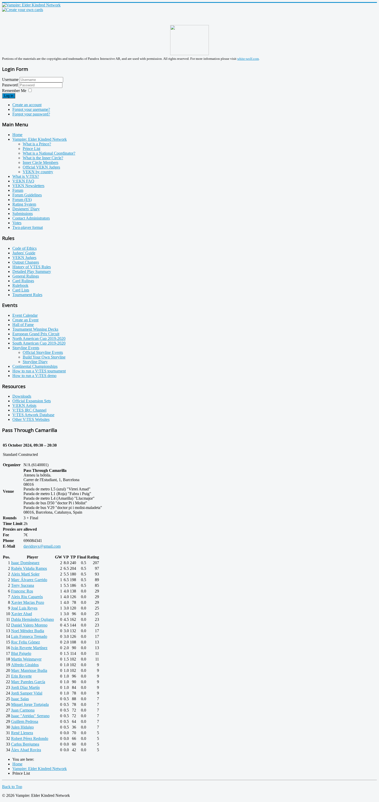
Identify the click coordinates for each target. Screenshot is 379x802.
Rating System (24, 204)
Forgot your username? (31, 109)
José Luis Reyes (24, 608)
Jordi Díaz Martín (25, 687)
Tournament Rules (27, 295)
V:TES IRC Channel (29, 410)
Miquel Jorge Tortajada (30, 704)
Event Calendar (25, 315)
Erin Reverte (21, 676)
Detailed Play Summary (31, 271)
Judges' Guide (23, 253)
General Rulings (25, 276)
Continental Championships (34, 366)
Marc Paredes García (28, 682)
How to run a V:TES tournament (39, 371)
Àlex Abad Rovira (26, 750)
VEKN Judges (24, 257)
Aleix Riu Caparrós (27, 597)
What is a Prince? (37, 144)
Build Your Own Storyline (44, 357)
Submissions (22, 213)
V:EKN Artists (24, 405)
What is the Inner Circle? (43, 158)
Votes (16, 223)
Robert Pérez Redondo (29, 738)
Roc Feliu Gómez (25, 642)
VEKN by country (38, 172)
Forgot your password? (31, 114)
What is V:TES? (25, 176)
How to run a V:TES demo (34, 375)
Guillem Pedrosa (24, 721)
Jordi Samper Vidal (26, 693)
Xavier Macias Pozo (27, 602)
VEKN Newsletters (28, 185)
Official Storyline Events (43, 352)
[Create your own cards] (22, 9)
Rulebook (20, 285)
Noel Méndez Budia (27, 631)
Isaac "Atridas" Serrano (30, 716)
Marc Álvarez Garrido (29, 580)
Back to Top (12, 786)
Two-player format (27, 227)
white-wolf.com (248, 59)
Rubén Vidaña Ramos (29, 568)
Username (10, 79)
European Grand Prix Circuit (35, 334)
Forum (17, 190)
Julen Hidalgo (22, 727)
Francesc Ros (22, 591)
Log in (8, 96)
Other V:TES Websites (31, 419)
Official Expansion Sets (31, 401)
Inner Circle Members (40, 162)
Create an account (27, 105)
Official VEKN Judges (41, 167)
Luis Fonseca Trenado (29, 636)
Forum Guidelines (27, 195)
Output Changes (25, 262)
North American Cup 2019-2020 (38, 338)
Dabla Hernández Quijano (32, 619)
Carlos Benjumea (25, 744)
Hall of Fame (23, 324)
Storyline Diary (35, 362)
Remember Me (14, 90)
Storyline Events (25, 348)
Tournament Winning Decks (35, 329)
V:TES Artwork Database (33, 415)
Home (17, 134)
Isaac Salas (20, 699)
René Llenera (22, 733)
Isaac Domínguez (25, 563)
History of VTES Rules (31, 267)
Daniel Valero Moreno (29, 625)
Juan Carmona (23, 710)
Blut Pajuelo (21, 653)
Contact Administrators (31, 218)
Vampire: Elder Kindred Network (39, 139)
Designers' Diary (26, 209)
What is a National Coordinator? (49, 153)
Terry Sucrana (22, 585)
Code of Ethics (24, 248)
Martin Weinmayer (26, 659)
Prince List (31, 148)
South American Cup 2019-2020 (38, 343)
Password (10, 85)
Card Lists (20, 290)
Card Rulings (23, 281)
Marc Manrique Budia (29, 670)
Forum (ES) (22, 199)
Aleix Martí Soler (25, 574)
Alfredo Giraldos (25, 665)
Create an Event (25, 320)
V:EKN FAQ (23, 181)
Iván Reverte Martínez (29, 648)
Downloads (21, 396)
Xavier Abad (21, 614)
